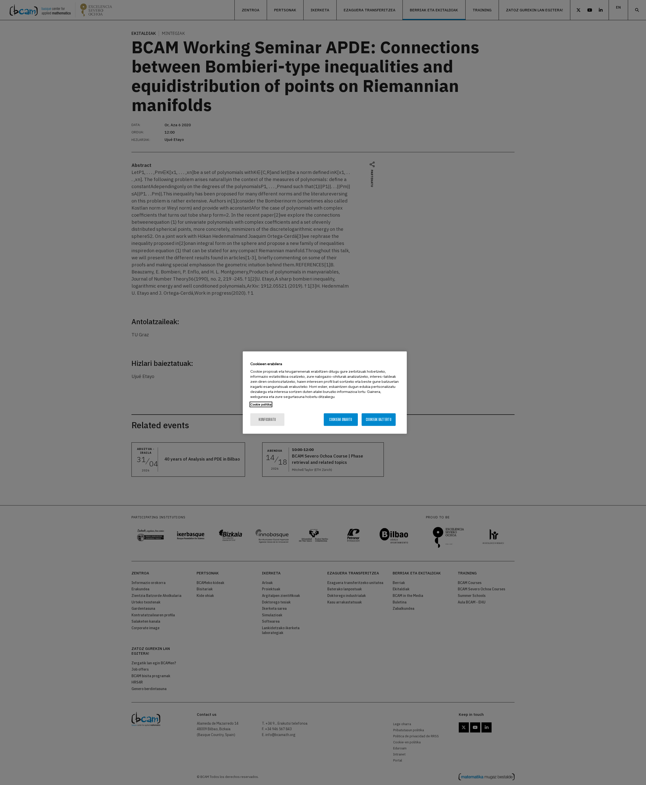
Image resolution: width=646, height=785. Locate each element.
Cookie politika (261, 404)
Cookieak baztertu (378, 419)
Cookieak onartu (340, 419)
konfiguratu (267, 419)
